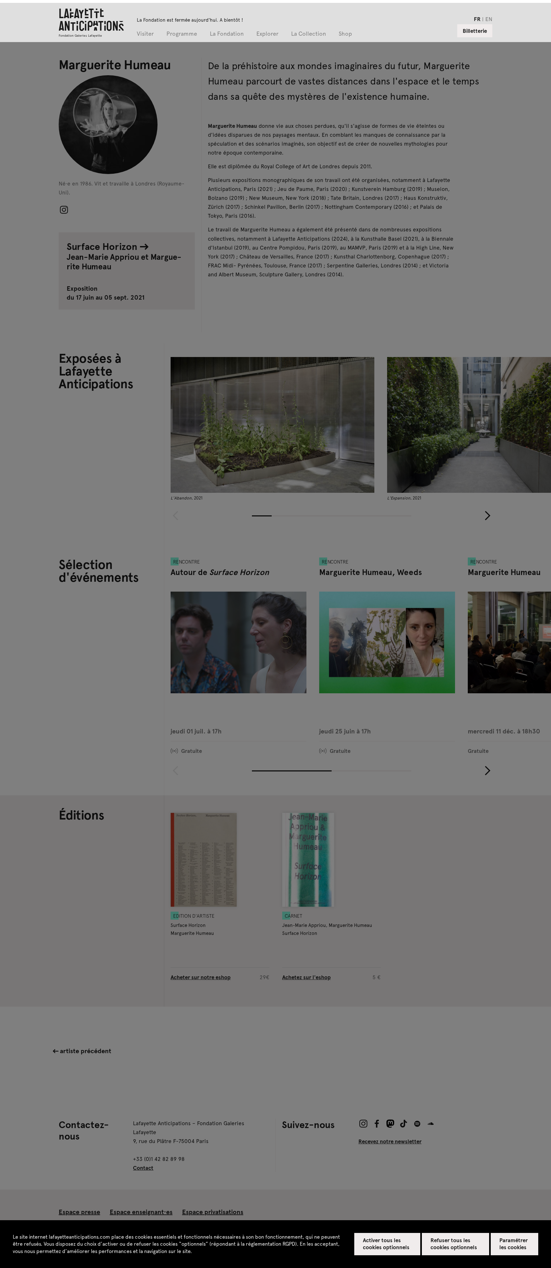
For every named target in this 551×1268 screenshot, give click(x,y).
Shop (345, 34)
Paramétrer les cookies (513, 1243)
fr (477, 19)
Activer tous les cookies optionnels (386, 1243)
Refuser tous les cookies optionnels (453, 1243)
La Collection (308, 34)
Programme (181, 34)
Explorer (267, 34)
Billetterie (475, 30)
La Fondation (227, 34)
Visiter (145, 34)
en (488, 19)
